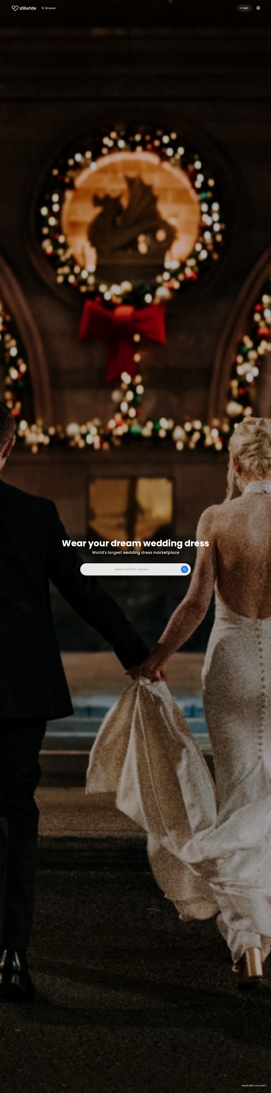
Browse (50, 8)
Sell (245, 8)
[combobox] (135, 569)
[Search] (184, 569)
